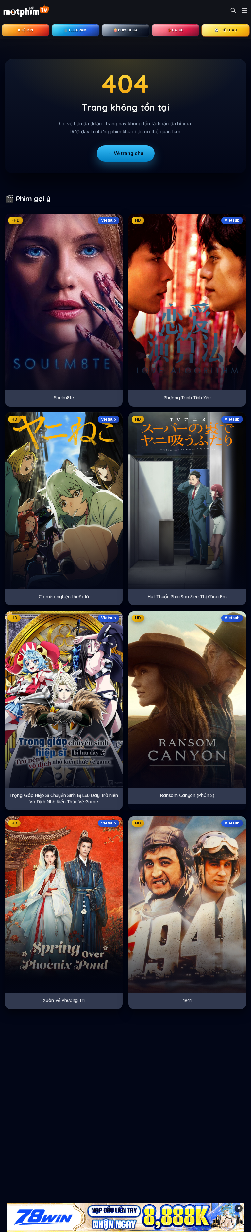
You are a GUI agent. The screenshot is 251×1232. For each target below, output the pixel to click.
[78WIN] (125, 1217)
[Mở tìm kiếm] (233, 10)
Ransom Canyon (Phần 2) (187, 795)
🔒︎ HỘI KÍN (25, 30)
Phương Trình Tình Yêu (187, 398)
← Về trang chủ (125, 153)
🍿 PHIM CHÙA (125, 30)
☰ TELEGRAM (75, 30)
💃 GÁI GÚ (175, 30)
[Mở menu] (244, 10)
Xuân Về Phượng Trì (63, 1000)
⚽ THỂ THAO (225, 30)
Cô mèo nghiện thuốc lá (64, 596)
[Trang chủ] (26, 10)
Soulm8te (64, 398)
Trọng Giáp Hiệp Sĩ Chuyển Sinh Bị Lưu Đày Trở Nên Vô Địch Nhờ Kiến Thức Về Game (63, 798)
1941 (187, 1000)
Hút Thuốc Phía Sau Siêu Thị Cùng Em (187, 596)
